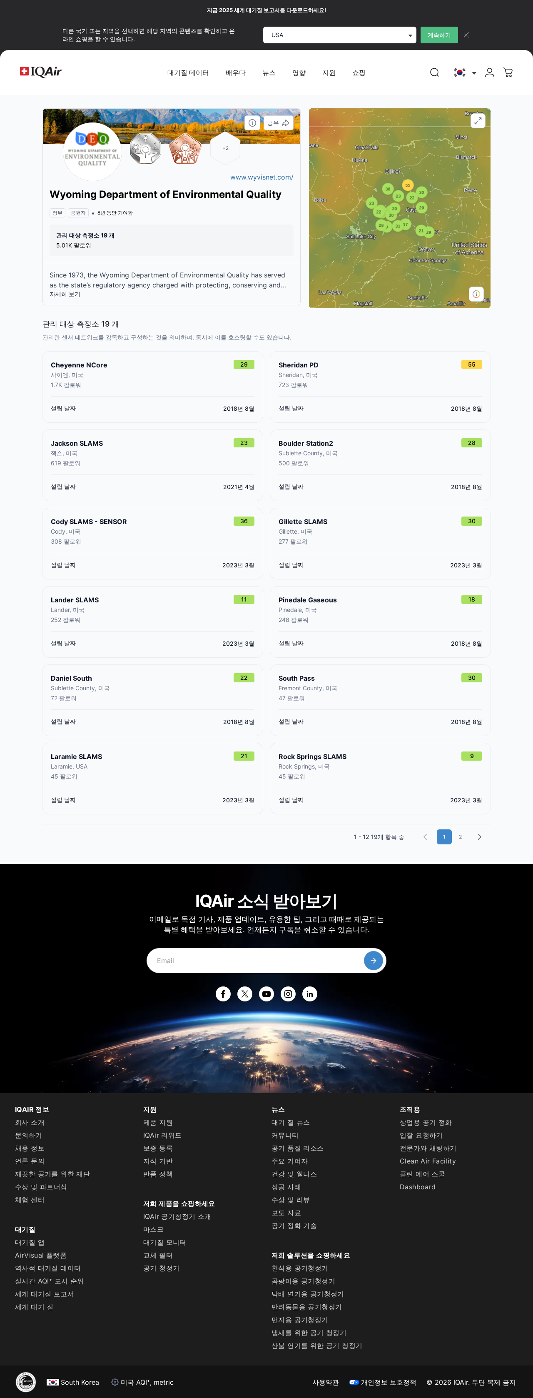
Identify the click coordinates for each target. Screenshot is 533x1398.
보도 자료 (286, 1212)
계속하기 (439, 34)
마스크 (153, 1229)
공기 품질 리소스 (297, 1148)
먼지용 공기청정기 (300, 1320)
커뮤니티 (285, 1135)
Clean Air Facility (428, 1161)
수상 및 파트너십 (41, 1187)
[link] (435, 72)
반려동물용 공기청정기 (306, 1307)
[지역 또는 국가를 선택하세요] (464, 72)
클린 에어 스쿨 (422, 1174)
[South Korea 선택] (464, 72)
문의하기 (28, 1135)
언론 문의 (30, 1161)
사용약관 (325, 1382)
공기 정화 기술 (294, 1225)
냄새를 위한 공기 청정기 (308, 1332)
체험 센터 (30, 1200)
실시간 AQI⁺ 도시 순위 (49, 1281)
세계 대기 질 (34, 1307)
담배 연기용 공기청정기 (307, 1294)
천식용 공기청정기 (300, 1268)
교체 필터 (158, 1255)
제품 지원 (158, 1122)
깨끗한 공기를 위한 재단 (52, 1174)
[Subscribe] (373, 960)
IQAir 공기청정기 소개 (177, 1216)
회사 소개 (30, 1122)
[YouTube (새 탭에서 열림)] (266, 993)
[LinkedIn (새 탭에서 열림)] (309, 993)
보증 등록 (158, 1148)
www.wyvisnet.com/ (262, 177)
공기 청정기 (161, 1268)
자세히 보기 (65, 293)
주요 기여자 (289, 1161)
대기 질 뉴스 (290, 1122)
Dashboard (418, 1187)
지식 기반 (158, 1161)
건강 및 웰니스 (294, 1174)
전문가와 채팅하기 (428, 1148)
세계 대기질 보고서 (44, 1294)
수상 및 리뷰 (290, 1200)
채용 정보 (30, 1148)
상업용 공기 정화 (426, 1122)
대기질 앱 (30, 1242)
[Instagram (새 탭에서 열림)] (288, 993)
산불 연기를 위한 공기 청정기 (316, 1345)
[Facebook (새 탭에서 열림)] (223, 993)
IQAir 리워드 (162, 1135)
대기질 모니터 (165, 1242)
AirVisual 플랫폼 (41, 1255)
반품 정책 (158, 1174)
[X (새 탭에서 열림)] (244, 993)
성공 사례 (286, 1187)
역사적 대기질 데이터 (48, 1268)
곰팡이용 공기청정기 (303, 1281)
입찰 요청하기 (421, 1135)
